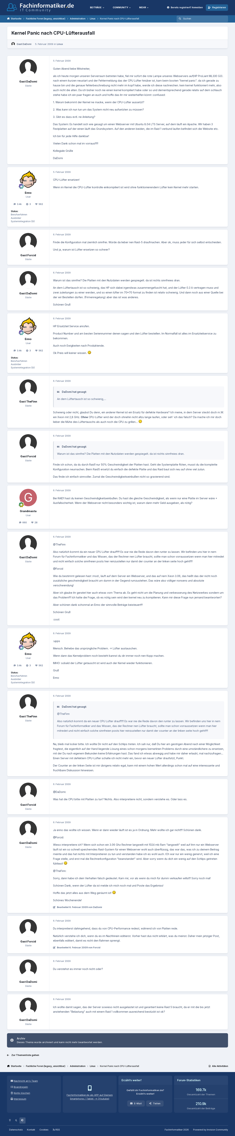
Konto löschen (22, 1092)
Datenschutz (16, 1129)
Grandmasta (28, 511)
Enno (28, 192)
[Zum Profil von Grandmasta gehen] (28, 497)
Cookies (43, 1129)
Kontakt (31, 1129)
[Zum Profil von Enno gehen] (28, 179)
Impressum (20, 1098)
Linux (60, 44)
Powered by (210, 1129)
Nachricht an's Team (26, 1080)
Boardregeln (21, 1086)
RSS (57, 1129)
